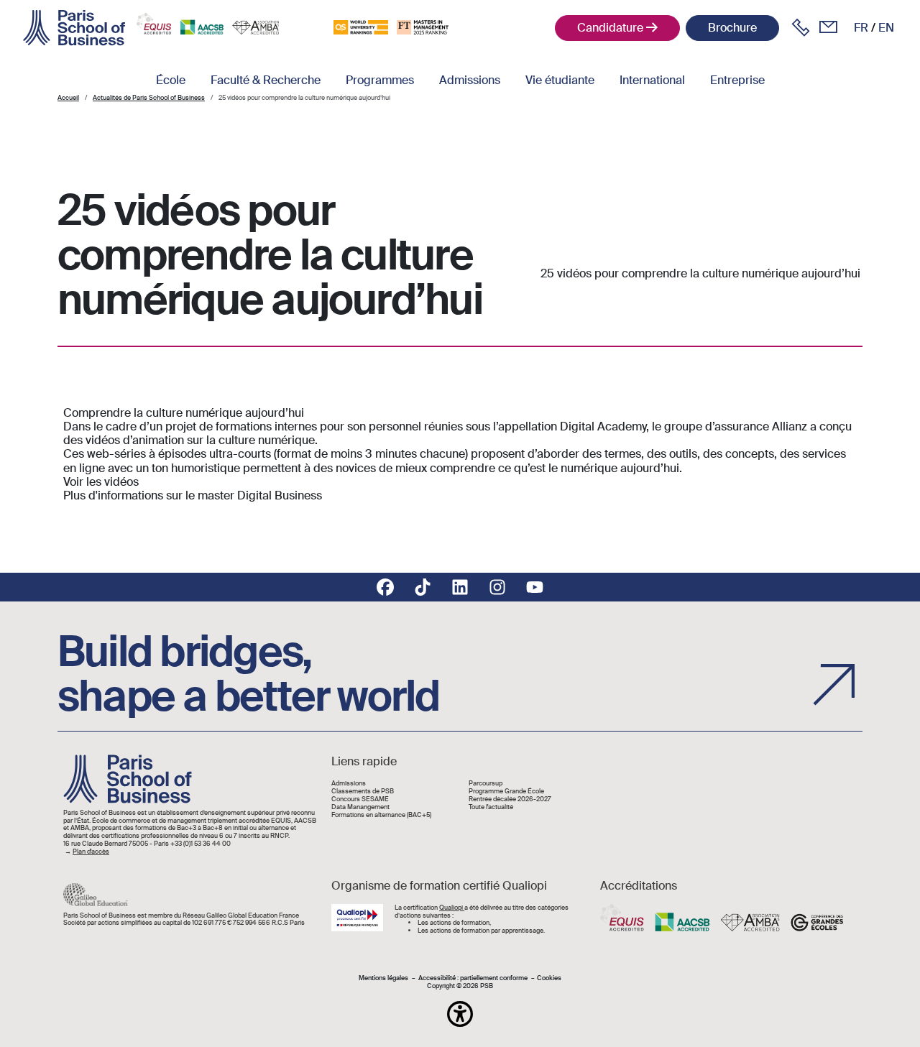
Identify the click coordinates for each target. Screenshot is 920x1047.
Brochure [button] (732, 27)
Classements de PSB (362, 791)
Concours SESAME (360, 799)
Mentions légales (383, 978)
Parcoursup (485, 784)
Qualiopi (451, 907)
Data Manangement (360, 807)
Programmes (380, 80)
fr (861, 27)
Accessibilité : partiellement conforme (473, 978)
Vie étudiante (559, 80)
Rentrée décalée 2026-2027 (510, 799)
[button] (460, 1014)
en (886, 27)
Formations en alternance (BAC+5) (381, 815)
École (170, 80)
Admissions (469, 80)
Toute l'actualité (491, 807)
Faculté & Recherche (266, 80)
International (652, 80)
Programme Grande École (506, 791)
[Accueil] (74, 28)
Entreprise (737, 80)
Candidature (610, 27)
